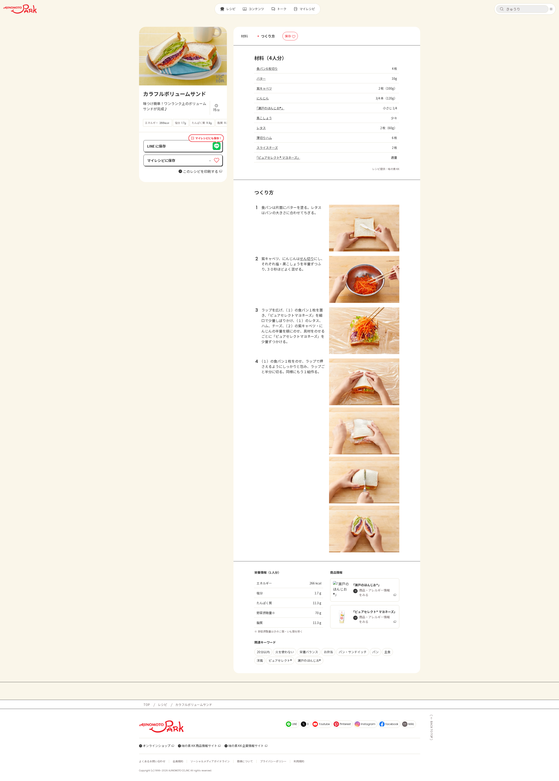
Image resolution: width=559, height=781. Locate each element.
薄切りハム (264, 138)
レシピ (162, 704)
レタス (261, 128)
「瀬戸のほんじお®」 (270, 108)
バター (261, 78)
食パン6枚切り (267, 68)
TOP (146, 704)
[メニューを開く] (551, 9)
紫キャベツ (264, 88)
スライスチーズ (267, 147)
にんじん (263, 98)
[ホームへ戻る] (20, 9)
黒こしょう (264, 118)
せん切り (307, 258)
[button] (522, 9)
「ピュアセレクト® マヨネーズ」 (278, 157)
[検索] (501, 9)
